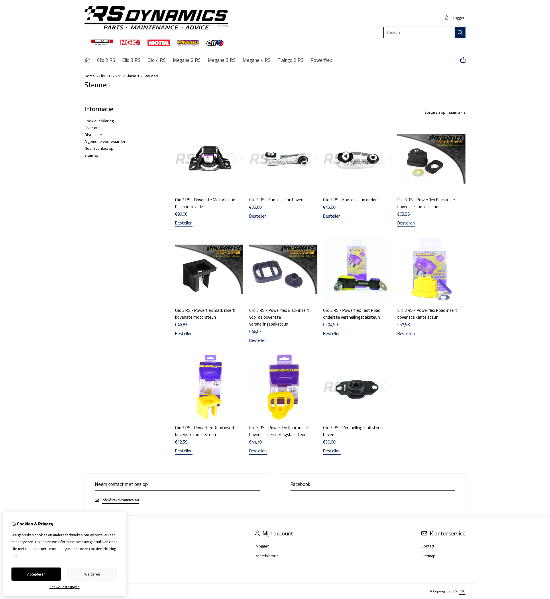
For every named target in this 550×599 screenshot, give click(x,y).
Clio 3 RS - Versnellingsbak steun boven (353, 431)
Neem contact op (99, 148)
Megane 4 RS (256, 60)
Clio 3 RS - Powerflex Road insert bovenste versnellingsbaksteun (279, 431)
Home (90, 76)
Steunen (151, 76)
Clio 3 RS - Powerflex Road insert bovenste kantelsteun (427, 313)
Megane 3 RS (221, 60)
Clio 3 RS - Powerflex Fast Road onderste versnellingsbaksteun (351, 313)
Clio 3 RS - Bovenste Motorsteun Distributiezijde (205, 203)
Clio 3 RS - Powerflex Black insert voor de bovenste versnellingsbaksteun (279, 317)
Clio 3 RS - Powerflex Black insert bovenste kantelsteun (427, 203)
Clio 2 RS (106, 60)
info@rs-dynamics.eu (120, 500)
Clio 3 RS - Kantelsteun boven (276, 200)
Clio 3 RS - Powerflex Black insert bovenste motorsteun (205, 313)
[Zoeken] (460, 32)
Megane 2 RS (187, 60)
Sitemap (92, 155)
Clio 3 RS (131, 60)
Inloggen (262, 546)
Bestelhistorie (267, 555)
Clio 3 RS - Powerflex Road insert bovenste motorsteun (205, 431)
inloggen (457, 17)
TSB (462, 591)
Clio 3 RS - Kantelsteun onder (350, 200)
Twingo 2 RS (290, 60)
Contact (427, 546)
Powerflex (321, 60)
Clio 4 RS (157, 60)
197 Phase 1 (129, 76)
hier (14, 555)
